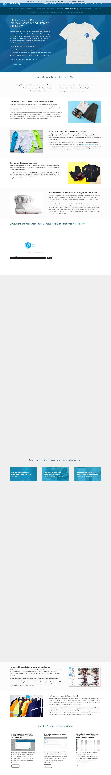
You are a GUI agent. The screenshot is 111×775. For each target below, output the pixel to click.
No (83, 1)
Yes (82, 1)
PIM (17, 112)
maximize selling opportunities (89, 144)
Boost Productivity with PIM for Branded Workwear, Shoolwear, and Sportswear (22, 735)
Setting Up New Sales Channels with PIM (55, 735)
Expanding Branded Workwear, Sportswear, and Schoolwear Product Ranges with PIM (87, 735)
